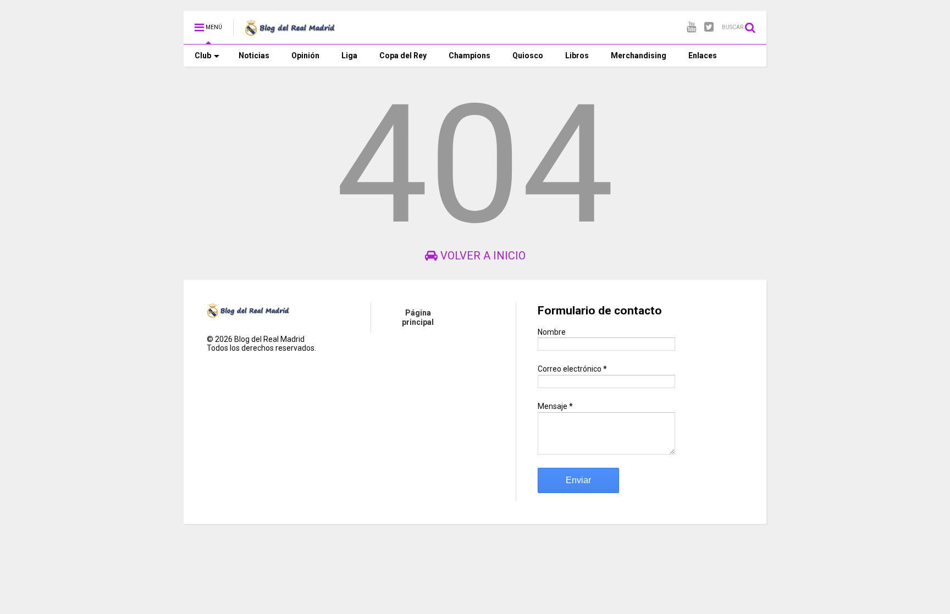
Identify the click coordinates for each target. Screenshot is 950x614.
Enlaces (702, 55)
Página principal (418, 317)
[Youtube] (691, 27)
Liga (349, 55)
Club (203, 55)
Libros (577, 55)
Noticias (254, 55)
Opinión (305, 55)
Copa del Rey (403, 55)
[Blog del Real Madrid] (290, 31)
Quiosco (527, 55)
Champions (469, 55)
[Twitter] (709, 27)
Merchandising (638, 55)
